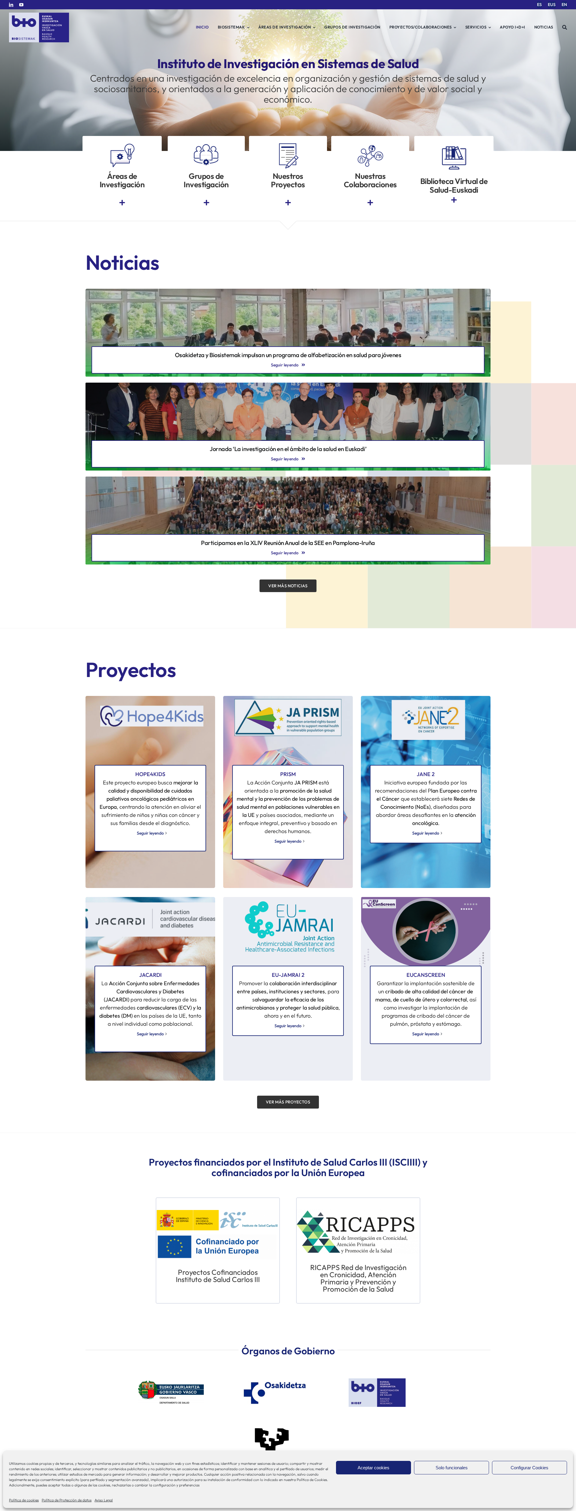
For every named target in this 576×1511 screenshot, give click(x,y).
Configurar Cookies (529, 1467)
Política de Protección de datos (67, 1500)
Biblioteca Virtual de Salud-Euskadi (454, 185)
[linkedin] (11, 5)
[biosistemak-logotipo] (39, 14)
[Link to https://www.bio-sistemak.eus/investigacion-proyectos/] (288, 203)
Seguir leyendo (150, 833)
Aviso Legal (103, 1500)
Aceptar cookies (373, 1467)
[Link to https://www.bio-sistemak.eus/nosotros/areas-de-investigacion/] (122, 203)
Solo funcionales (452, 1467)
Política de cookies (24, 1500)
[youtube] (21, 5)
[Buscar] (564, 27)
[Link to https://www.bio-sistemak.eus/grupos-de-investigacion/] (206, 203)
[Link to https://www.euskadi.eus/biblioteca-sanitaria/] (454, 200)
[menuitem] (539, 5)
